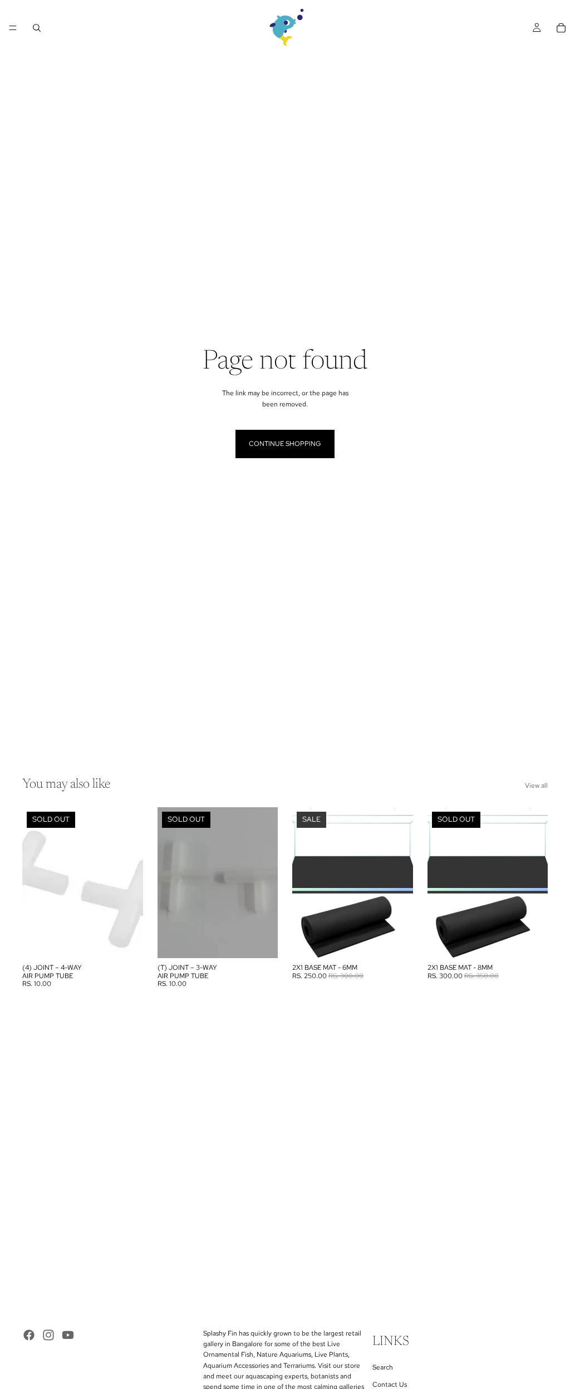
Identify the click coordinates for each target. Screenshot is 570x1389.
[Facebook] (29, 1335)
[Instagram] (48, 1335)
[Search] (36, 28)
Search (382, 1366)
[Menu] (13, 28)
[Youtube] (68, 1335)
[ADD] (396, 941)
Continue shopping (285, 443)
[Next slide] (401, 883)
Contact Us (389, 1384)
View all (536, 785)
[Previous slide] (304, 883)
